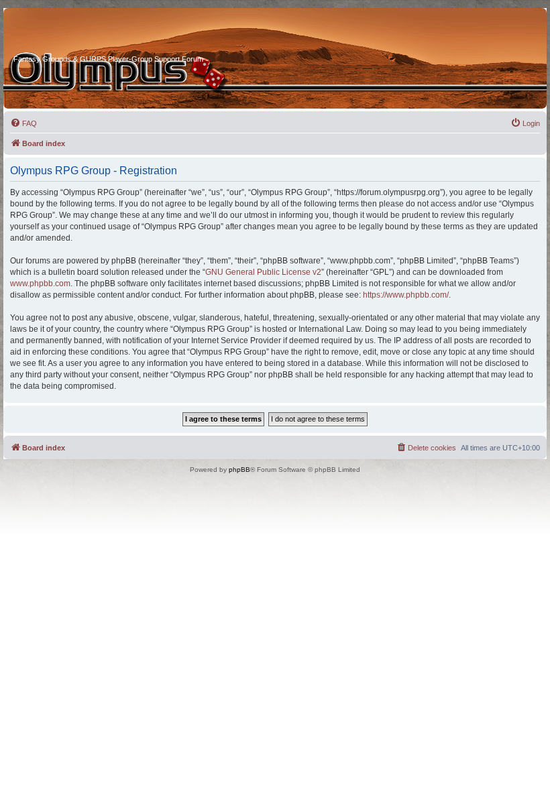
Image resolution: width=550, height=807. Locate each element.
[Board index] (64, 32)
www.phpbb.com (40, 283)
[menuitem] (23, 123)
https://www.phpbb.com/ (406, 295)
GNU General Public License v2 (263, 272)
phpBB (239, 469)
